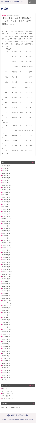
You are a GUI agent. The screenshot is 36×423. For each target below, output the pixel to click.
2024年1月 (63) (6, 240)
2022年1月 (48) (6, 298)
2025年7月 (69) (6, 197)
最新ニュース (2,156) (7, 393)
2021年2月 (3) (6, 324)
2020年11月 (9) (6, 331)
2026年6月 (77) (6, 170)
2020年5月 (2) (6, 346)
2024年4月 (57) (6, 233)
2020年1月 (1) (6, 356)
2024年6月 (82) (6, 228)
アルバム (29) (11, 407)
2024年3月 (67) (6, 235)
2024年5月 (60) (6, 230)
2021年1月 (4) (6, 327)
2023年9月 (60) (6, 250)
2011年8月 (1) (5, 380)
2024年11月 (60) (6, 216)
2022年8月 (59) (6, 281)
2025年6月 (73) (6, 199)
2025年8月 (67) (6, 194)
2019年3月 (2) (6, 365)
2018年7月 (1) (6, 370)
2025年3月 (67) (6, 206)
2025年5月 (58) (6, 202)
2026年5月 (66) (6, 173)
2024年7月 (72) (6, 226)
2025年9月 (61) (6, 192)
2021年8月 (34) (6, 310)
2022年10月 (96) (6, 276)
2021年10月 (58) (6, 305)
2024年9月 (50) (6, 221)
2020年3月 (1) (6, 351)
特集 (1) (18, 407)
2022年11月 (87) (6, 274)
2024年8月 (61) (6, 223)
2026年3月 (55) (6, 178)
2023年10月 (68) (6, 247)
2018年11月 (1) (6, 368)
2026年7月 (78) (6, 168)
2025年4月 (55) (6, 204)
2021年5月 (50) (6, 317)
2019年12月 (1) (6, 358)
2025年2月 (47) (6, 209)
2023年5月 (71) (6, 259)
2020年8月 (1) (6, 339)
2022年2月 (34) (6, 295)
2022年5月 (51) (6, 288)
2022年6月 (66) (6, 286)
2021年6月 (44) (6, 315)
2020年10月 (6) (6, 334)
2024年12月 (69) (6, 214)
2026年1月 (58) (6, 182)
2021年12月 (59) (6, 300)
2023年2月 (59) (6, 267)
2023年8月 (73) (6, 252)
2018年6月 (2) (6, 372)
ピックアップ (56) (7, 391)
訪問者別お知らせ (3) (7, 398)
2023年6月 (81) (6, 257)
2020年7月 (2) (6, 341)
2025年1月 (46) (6, 211)
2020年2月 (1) (6, 353)
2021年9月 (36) (6, 307)
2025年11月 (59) (6, 187)
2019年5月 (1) (6, 363)
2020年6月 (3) (6, 343)
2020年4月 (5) (6, 348)
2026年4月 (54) (6, 175)
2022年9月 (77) (6, 279)
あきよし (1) (4, 407)
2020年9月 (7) (6, 336)
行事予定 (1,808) (6, 396)
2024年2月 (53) (6, 238)
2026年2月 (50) (6, 180)
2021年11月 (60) (6, 303)
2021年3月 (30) (6, 322)
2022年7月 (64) (6, 283)
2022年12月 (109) (7, 271)
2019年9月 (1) (6, 360)
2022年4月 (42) (6, 291)
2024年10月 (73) (6, 218)
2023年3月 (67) (6, 264)
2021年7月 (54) (6, 312)
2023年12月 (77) (6, 243)
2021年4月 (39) (6, 320)
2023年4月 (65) (6, 262)
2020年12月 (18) (6, 329)
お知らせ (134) (6, 388)
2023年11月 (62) (6, 245)
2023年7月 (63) (6, 255)
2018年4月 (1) (6, 375)
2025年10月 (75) (6, 190)
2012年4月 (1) (6, 377)
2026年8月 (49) (6, 166)
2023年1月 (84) (6, 269)
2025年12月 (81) (6, 185)
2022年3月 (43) (6, 293)
